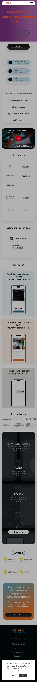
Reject (14, 675)
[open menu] (31, 3)
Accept (22, 675)
